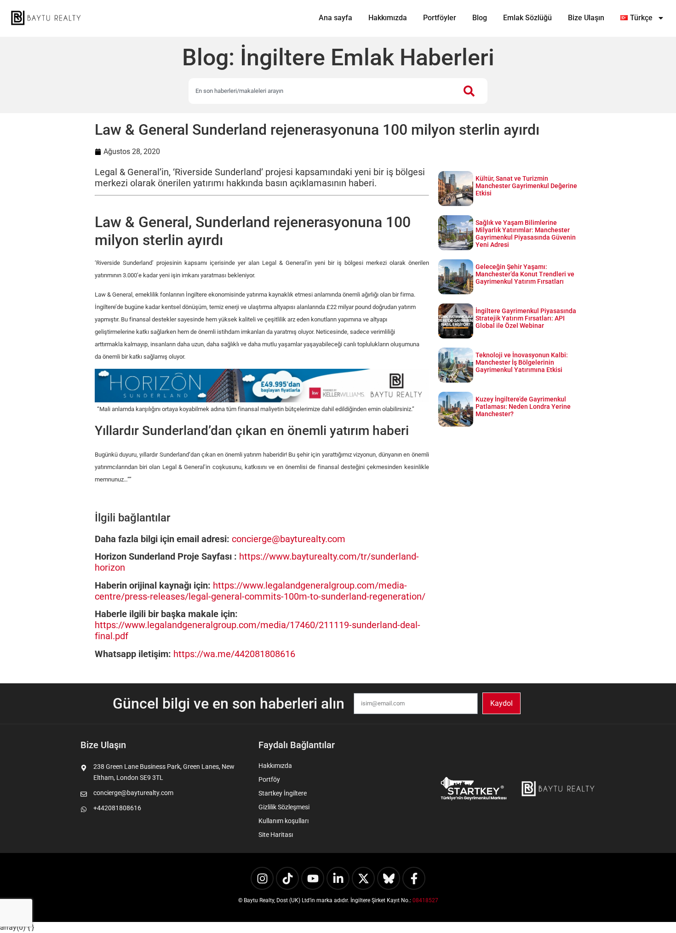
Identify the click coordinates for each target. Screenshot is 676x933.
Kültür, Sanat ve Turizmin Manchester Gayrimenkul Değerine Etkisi (526, 186)
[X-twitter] (363, 878)
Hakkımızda (387, 17)
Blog (479, 17)
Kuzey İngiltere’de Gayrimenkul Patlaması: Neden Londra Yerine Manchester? (523, 406)
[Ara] (470, 91)
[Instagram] (262, 878)
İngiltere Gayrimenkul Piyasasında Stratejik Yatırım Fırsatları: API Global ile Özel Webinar (525, 318)
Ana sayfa (335, 17)
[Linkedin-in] (338, 878)
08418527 (425, 900)
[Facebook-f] (413, 878)
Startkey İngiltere (282, 793)
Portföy (269, 779)
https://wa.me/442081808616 (234, 653)
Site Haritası (275, 834)
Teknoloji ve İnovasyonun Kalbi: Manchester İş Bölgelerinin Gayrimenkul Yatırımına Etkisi (521, 362)
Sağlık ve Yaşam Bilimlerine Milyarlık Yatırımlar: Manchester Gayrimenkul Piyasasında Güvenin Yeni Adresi (525, 233)
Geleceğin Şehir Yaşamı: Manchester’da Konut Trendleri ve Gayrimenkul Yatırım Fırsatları (524, 274)
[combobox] (321, 91)
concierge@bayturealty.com (288, 538)
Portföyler (439, 17)
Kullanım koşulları (283, 820)
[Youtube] (312, 878)
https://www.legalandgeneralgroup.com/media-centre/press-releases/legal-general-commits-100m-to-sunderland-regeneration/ (260, 591)
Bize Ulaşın (586, 17)
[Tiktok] (287, 878)
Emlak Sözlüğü (527, 17)
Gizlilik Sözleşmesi (283, 807)
